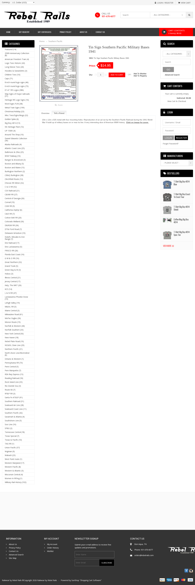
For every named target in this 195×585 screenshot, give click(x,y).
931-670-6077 (108, 16)
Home (8, 32)
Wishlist (50, 551)
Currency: (6, 2)
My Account (52, 544)
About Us (83, 32)
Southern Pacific (55, 41)
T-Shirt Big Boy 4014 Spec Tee (182, 233)
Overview (45, 113)
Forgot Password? (170, 143)
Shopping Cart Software (90, 580)
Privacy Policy (65, 32)
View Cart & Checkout (176, 101)
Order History (53, 548)
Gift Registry (24, 32)
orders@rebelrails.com (144, 555)
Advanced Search (172, 74)
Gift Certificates (44, 32)
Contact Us (100, 32)
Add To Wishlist (140, 74)
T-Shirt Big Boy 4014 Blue (182, 183)
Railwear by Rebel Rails (47, 580)
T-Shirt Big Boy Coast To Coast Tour (182, 196)
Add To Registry (140, 76)
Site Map (12, 558)
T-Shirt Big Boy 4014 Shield (182, 208)
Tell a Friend (59, 113)
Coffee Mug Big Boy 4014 (181, 221)
